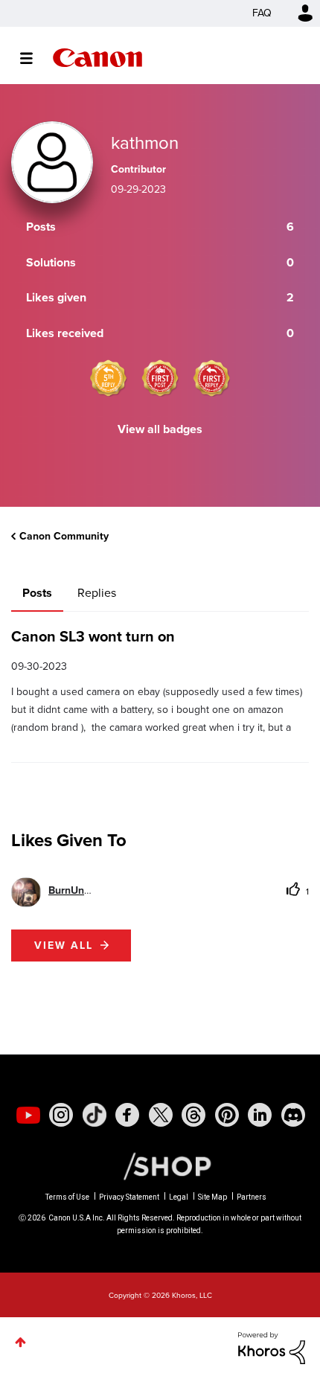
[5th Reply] (108, 378)
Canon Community (97, 58)
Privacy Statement (129, 1197)
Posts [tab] (37, 592)
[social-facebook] (127, 1115)
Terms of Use (67, 1197)
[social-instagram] (61, 1115)
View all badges (160, 429)
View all (63, 945)
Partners (251, 1197)
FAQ (262, 13)
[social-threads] (193, 1115)
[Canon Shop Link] (160, 1165)
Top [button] (20, 1342)
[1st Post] (160, 378)
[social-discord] (293, 1115)
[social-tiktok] (94, 1115)
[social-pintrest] (227, 1115)
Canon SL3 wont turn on (93, 636)
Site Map (212, 1197)
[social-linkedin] (260, 1115)
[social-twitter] (161, 1115)
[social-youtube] (28, 1115)
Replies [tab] (96, 592)
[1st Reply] (211, 378)
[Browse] (34, 58)
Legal (178, 1197)
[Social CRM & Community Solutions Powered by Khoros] (271, 1347)
